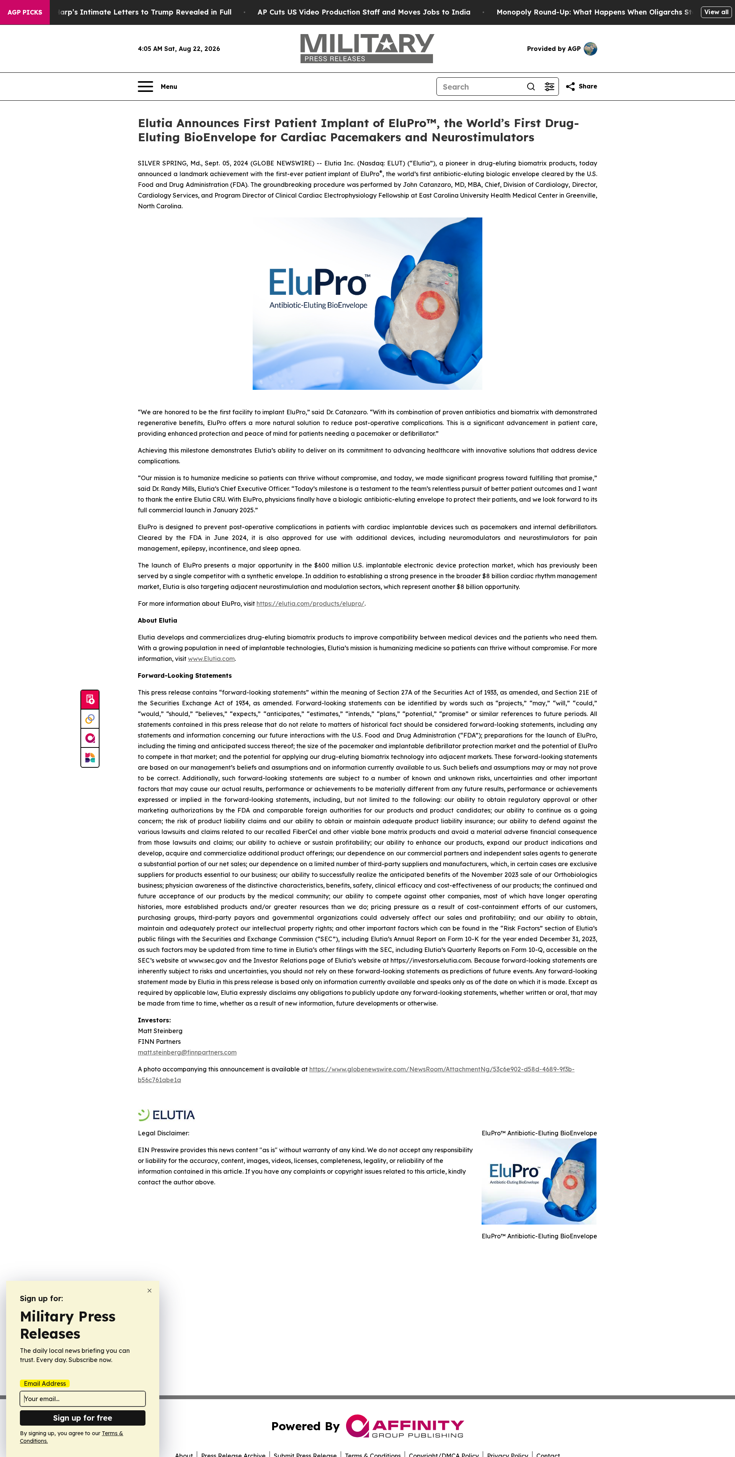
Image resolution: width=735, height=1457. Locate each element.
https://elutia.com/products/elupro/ (310, 603)
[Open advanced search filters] (549, 86)
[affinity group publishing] (90, 738)
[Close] (149, 1290)
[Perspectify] (90, 719)
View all (716, 12)
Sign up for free (82, 1418)
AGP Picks (25, 12)
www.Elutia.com (211, 658)
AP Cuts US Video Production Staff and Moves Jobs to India (364, 12)
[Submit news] (90, 700)
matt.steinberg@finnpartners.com (187, 1052)
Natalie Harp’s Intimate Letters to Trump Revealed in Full (129, 12)
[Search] (531, 86)
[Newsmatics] (90, 757)
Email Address (45, 1383)
